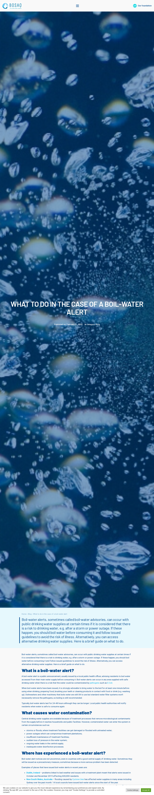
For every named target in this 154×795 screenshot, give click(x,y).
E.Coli (109, 683)
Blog (98, 324)
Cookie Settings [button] (132, 790)
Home (24, 614)
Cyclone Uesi (78, 779)
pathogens (94, 683)
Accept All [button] (146, 790)
